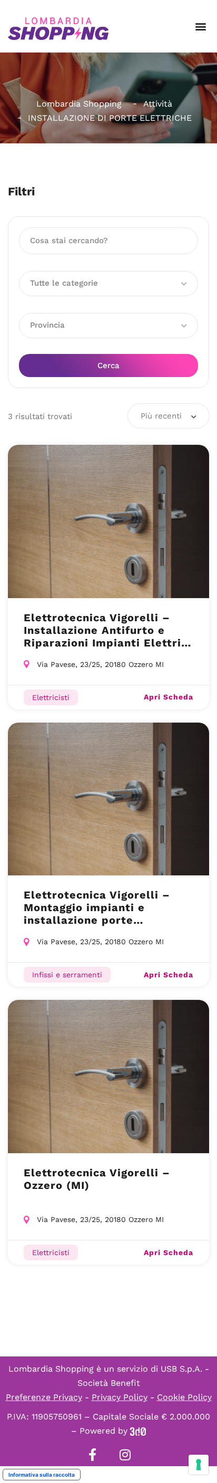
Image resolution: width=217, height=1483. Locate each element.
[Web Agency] (138, 1431)
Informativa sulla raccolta (41, 1474)
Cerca (108, 365)
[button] (200, 26)
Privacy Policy (119, 1397)
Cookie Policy (184, 1397)
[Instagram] (125, 1454)
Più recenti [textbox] (161, 416)
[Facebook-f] (92, 1454)
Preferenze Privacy (44, 1397)
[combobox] (168, 416)
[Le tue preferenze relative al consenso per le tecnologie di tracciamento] (199, 1465)
